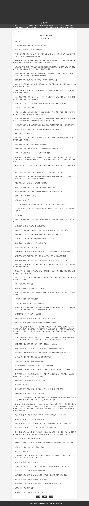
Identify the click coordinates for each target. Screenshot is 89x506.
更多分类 (72, 25)
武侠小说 (61, 25)
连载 (17, 27)
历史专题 (62, 27)
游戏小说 (41, 27)
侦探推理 (41, 25)
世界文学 (25, 25)
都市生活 (31, 27)
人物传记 (57, 27)
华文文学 (20, 25)
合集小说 (67, 25)
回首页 (44, 496)
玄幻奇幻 (51, 25)
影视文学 (36, 27)
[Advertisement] (44, 11)
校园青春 (26, 27)
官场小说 (47, 27)
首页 (16, 25)
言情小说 (31, 25)
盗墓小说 (52, 27)
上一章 (38, 496)
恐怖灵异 (36, 25)
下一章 (51, 496)
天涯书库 (15, 32)
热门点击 (67, 27)
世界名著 (56, 25)
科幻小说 (46, 25)
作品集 (71, 27)
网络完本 (21, 27)
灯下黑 (19, 32)
